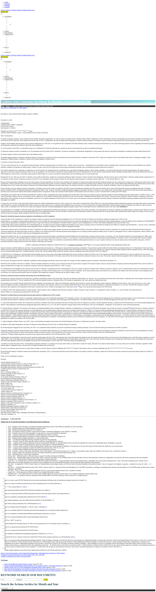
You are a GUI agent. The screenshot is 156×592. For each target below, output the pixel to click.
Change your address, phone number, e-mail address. (23, 50)
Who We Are (11, 19)
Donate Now (4, 12)
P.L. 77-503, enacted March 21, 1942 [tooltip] (113, 179)
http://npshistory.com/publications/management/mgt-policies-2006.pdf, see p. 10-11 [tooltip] (30, 305)
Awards (10, 29)
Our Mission (7, 16)
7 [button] (106, 220)
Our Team (11, 18)
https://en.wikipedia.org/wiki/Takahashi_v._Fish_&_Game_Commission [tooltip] (134, 224)
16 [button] (5, 291)
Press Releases (8, 32)
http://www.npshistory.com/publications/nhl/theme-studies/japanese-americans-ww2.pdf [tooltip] (75, 240)
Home (2, 106)
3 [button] (102, 178)
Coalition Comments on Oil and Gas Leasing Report (16, 556)
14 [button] (17, 270)
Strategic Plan (12, 28)
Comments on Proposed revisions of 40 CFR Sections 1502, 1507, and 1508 (22, 555)
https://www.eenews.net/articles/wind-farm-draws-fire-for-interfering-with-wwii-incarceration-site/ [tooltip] (70, 174)
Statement (41, 553)
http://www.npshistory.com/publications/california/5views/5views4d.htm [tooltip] (26, 221)
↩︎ (86, 480)
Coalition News (8, 34)
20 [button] (8, 333)
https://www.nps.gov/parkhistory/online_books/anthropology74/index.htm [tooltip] (109, 245)
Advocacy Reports (13, 39)
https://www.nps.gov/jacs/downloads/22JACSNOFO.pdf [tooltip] (95, 287)
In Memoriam (12, 45)
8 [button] (6, 224)
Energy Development (12, 553)
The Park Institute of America (16, 44)
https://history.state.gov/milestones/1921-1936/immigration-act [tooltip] (24, 224)
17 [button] (6, 304)
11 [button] (49, 239)
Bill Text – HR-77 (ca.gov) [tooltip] (63, 265)
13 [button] (54, 265)
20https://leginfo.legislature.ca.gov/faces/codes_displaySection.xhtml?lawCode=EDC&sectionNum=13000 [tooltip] (39, 334)
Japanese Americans (50, 553)
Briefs (9, 36)
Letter (20, 553)
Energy (8, 106)
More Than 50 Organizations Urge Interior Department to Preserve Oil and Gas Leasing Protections (32, 570)
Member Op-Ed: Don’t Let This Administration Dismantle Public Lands (24, 567)
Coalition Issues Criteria (15, 21)
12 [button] (87, 244)
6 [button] (5, 220)
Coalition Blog (12, 42)
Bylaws (10, 26)
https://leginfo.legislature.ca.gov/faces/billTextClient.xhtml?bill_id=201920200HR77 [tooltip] (131, 221)
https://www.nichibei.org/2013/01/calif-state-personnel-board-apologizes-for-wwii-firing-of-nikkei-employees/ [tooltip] (67, 231)
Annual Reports (12, 37)
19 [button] (88, 309)
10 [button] (35, 231)
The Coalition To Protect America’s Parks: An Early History (25, 23)
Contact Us (7, 52)
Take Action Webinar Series (16, 41)
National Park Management (30, 553)
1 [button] (32, 166)
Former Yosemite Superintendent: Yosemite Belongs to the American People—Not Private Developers (33, 565)
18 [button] (128, 307)
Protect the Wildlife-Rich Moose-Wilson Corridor (18, 564)
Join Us (6, 47)
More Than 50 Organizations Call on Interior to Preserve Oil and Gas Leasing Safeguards (29, 569)
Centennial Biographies (18, 24)
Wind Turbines (61, 553)
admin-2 (24, 108)
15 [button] (78, 286)
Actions (6, 31)
